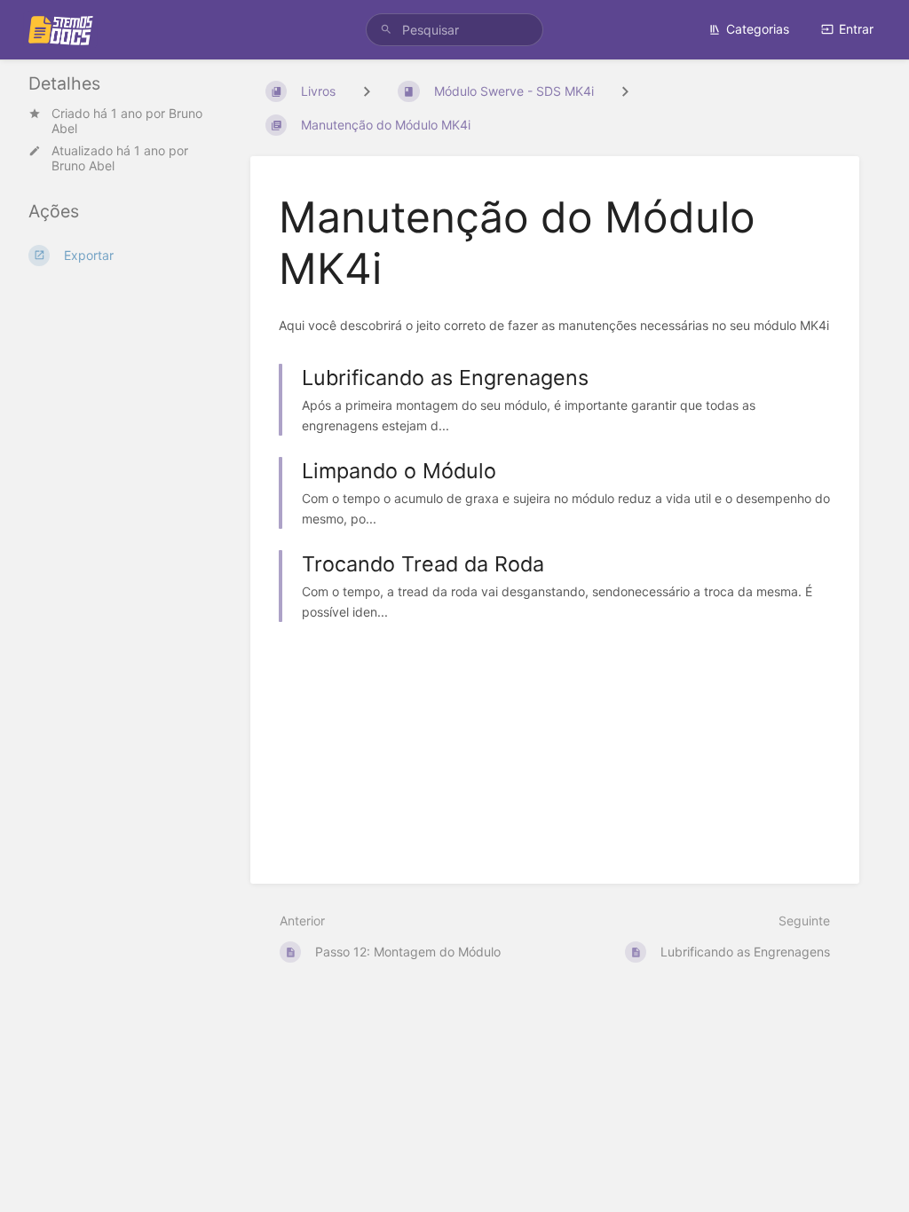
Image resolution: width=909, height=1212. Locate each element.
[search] (454, 29)
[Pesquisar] (386, 29)
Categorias (757, 28)
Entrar (856, 28)
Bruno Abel (83, 165)
